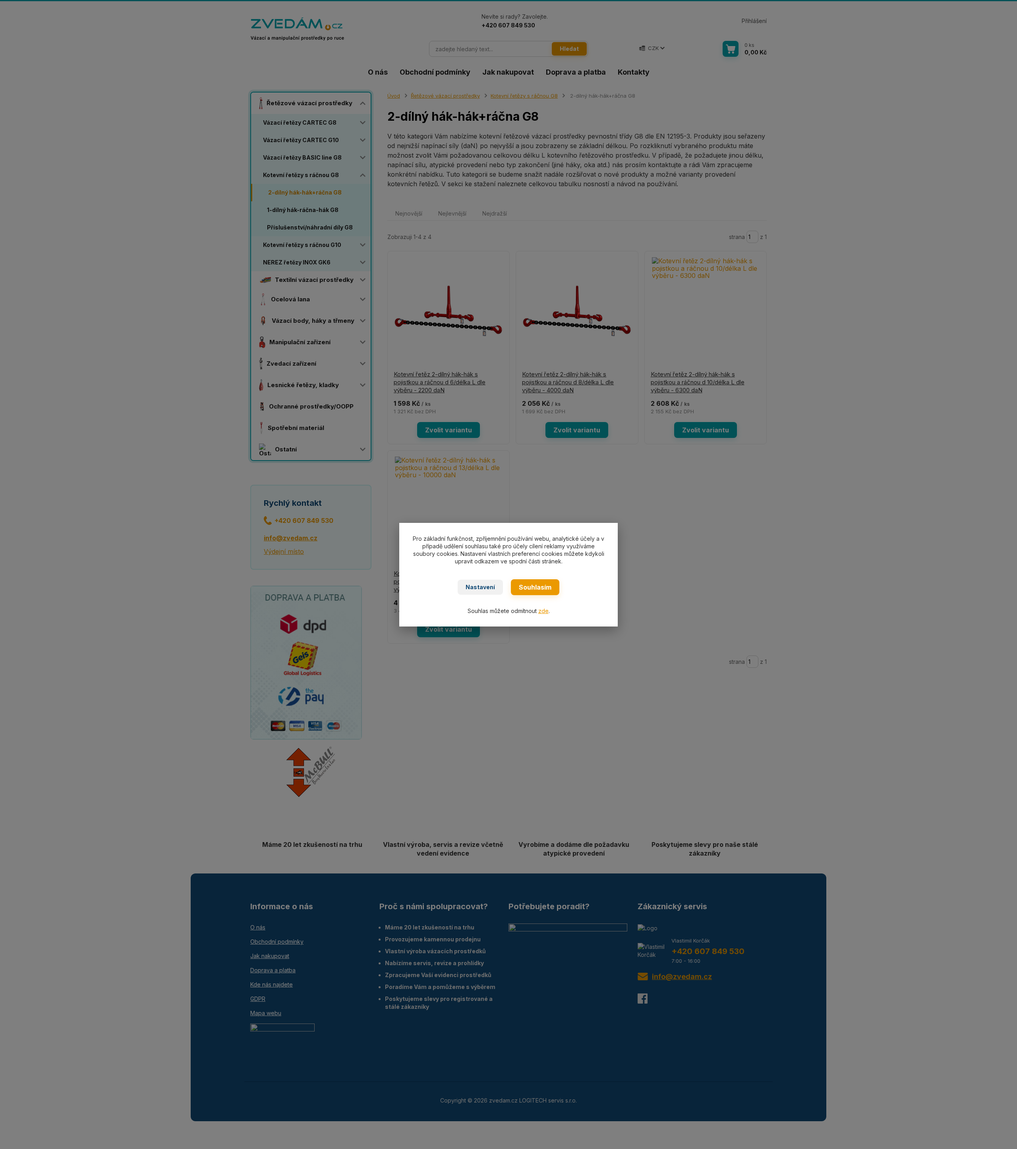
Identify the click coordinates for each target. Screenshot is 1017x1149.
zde (543, 610)
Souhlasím (535, 587)
